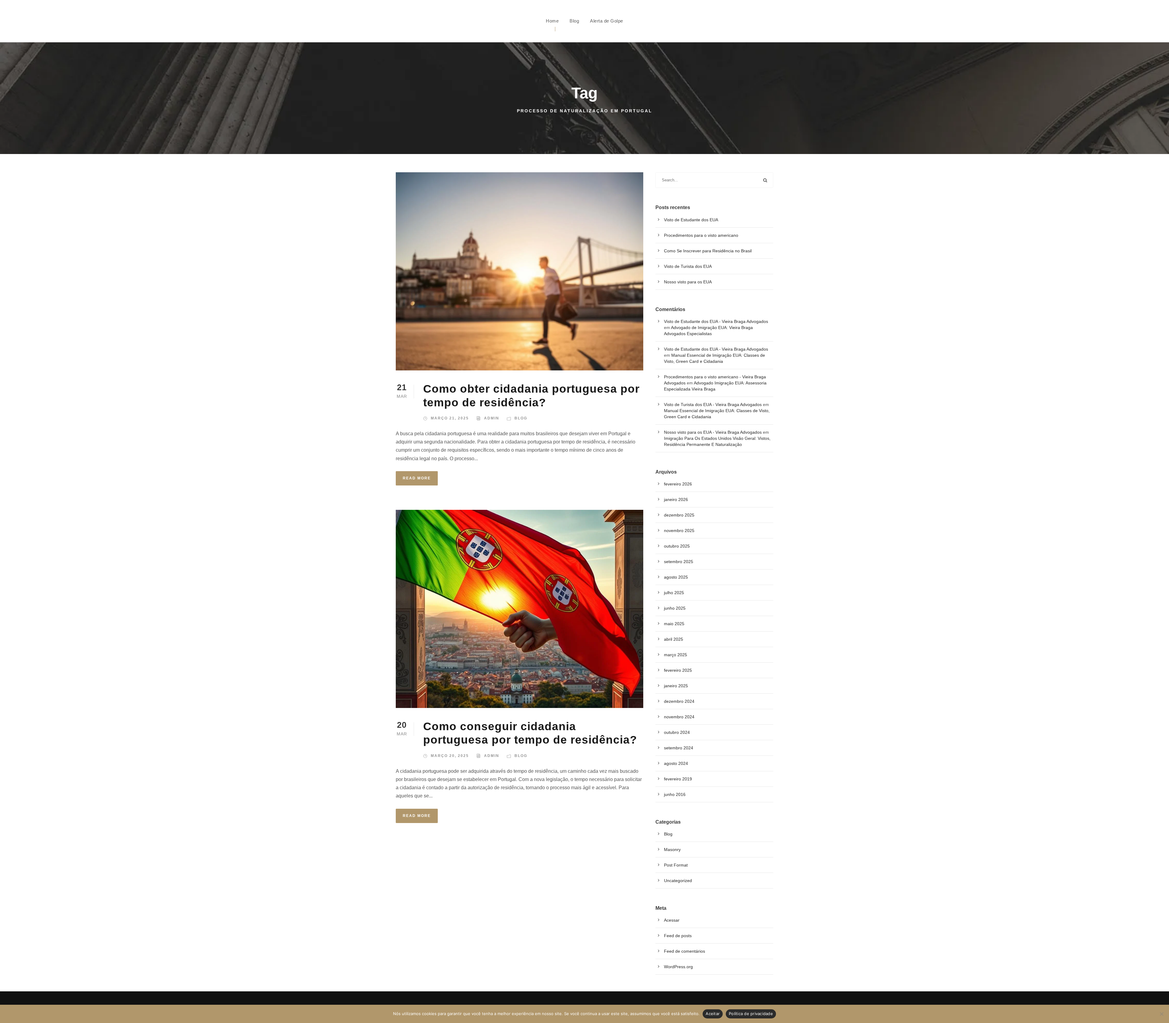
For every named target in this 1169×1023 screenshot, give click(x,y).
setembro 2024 (678, 747)
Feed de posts (678, 935)
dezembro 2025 (679, 515)
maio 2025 (674, 623)
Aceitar (713, 1013)
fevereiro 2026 (678, 484)
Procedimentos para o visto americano (701, 235)
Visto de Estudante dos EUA (691, 219)
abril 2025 (673, 639)
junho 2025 (675, 608)
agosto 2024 (676, 763)
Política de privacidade (751, 1013)
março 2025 (675, 654)
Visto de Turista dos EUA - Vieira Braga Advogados (713, 404)
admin (491, 418)
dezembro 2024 (679, 701)
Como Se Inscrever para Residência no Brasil (708, 250)
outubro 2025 (677, 546)
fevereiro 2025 (678, 670)
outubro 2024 (677, 732)
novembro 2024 (679, 716)
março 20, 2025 (450, 756)
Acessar (671, 920)
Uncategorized (678, 880)
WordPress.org (678, 966)
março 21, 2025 (450, 418)
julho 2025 (674, 592)
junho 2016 (675, 794)
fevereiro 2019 (678, 778)
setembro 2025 (678, 561)
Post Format (676, 865)
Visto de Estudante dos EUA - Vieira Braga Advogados (716, 321)
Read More (417, 478)
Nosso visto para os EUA (688, 281)
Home (552, 20)
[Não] (1161, 1014)
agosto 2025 (676, 577)
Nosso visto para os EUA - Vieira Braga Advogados (713, 432)
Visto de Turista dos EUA (688, 266)
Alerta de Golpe (606, 20)
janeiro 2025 (676, 685)
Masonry (672, 849)
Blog (574, 20)
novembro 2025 (679, 530)
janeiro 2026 (676, 499)
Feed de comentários (684, 951)
